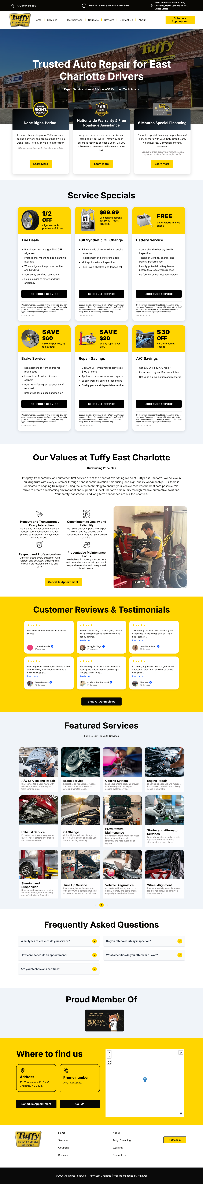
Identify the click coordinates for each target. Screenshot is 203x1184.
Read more (85, 640)
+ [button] (109, 1052)
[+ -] (145, 1083)
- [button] (109, 1056)
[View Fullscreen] (109, 1062)
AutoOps (142, 1175)
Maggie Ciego (95, 646)
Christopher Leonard (99, 682)
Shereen (145, 682)
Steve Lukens (43, 682)
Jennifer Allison (149, 646)
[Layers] (181, 1052)
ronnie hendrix (44, 646)
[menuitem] (38, 20)
